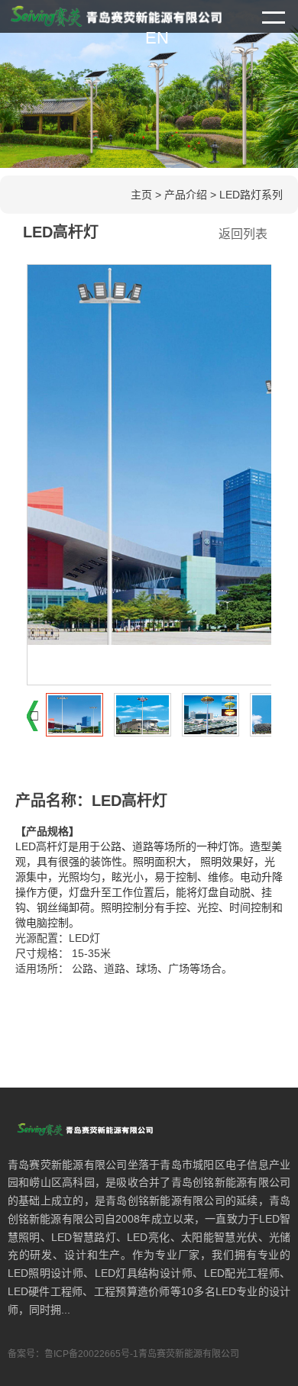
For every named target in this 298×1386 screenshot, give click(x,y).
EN (157, 37)
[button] (34, 716)
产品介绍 (185, 195)
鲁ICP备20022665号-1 (91, 1354)
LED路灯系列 (251, 195)
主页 (141, 195)
